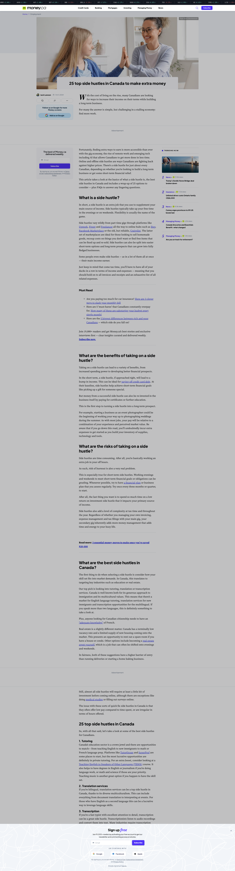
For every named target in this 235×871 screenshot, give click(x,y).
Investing (127, 8)
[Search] (196, 8)
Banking (98, 8)
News (160, 8)
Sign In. (124, 866)
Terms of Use (121, 859)
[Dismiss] (231, 831)
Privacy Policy (119, 862)
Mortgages (112, 8)
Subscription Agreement (134, 859)
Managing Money (145, 8)
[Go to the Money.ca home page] (35, 8)
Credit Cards (83, 8)
